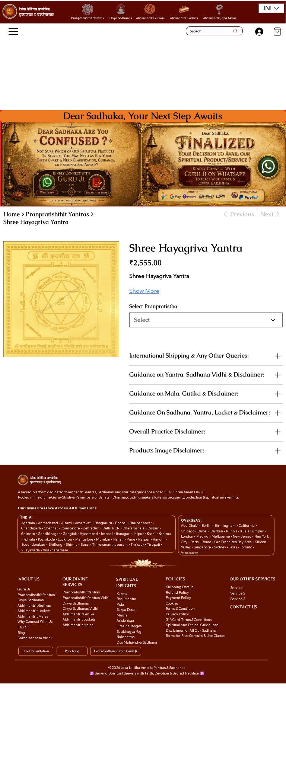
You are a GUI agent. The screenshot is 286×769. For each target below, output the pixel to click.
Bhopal (121, 523)
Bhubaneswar (141, 523)
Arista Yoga (125, 620)
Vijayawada (31, 550)
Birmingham (225, 525)
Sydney (220, 547)
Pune (131, 539)
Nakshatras (125, 637)
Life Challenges (129, 626)
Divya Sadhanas (120, 18)
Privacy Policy (177, 614)
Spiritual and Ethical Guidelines (192, 625)
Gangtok (70, 534)
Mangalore (84, 539)
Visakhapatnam (55, 550)
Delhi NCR (111, 528)
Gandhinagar (49, 534)
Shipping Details (179, 587)
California (247, 525)
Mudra (122, 615)
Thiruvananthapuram (110, 544)
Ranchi (159, 539)
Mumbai (103, 539)
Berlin (206, 525)
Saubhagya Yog (129, 631)
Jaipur (138, 534)
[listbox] (271, 8)
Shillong (55, 544)
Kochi (151, 534)
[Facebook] (252, 616)
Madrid (202, 536)
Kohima (165, 534)
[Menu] (13, 31)
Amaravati (83, 523)
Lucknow (65, 539)
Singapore (203, 547)
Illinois (232, 531)
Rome (206, 542)
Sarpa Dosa (126, 610)
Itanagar (123, 534)
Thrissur (138, 544)
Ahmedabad (48, 523)
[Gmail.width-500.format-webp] (232, 616)
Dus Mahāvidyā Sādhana (137, 642)
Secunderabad (33, 544)
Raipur (144, 539)
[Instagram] (246, 616)
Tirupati (154, 544)
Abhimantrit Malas (33, 616)
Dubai (202, 531)
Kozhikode (46, 539)
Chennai (51, 528)
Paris (194, 542)
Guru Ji (24, 589)
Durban (217, 531)
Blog (21, 633)
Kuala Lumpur (252, 531)
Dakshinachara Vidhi (35, 638)
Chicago (188, 531)
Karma (122, 594)
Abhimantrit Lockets (184, 18)
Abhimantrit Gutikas (150, 18)
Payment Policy (178, 598)
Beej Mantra (127, 599)
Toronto (246, 547)
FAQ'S (22, 627)
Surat (85, 544)
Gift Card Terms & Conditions (189, 620)
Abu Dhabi (189, 525)
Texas (233, 547)
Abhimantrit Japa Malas (219, 18)
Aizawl (67, 523)
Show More (144, 290)
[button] (271, 8)
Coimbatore (70, 528)
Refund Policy (177, 592)
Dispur (153, 528)
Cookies (172, 603)
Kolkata (29, 539)
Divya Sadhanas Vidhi (80, 608)
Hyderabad (89, 534)
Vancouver (189, 553)
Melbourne (221, 536)
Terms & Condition (180, 608)
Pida (120, 604)
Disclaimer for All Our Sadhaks (191, 630)
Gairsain (28, 534)
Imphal (107, 534)
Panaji (118, 539)
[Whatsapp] (239, 616)
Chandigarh (31, 528)
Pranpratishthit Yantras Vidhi (86, 598)
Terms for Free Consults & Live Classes (195, 636)
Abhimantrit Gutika (78, 614)
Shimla (72, 544)
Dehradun (91, 528)
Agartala (28, 523)
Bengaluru (104, 523)
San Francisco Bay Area (233, 542)
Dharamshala (134, 528)
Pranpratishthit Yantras (87, 18)
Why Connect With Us (35, 621)
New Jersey (242, 536)
